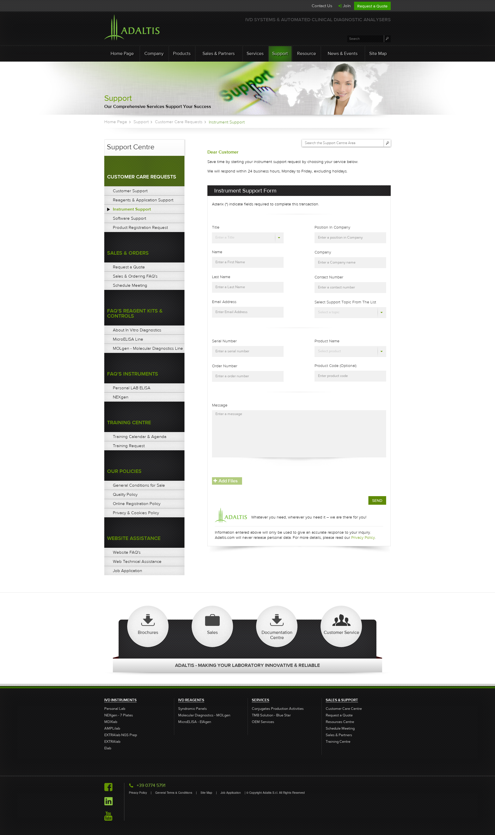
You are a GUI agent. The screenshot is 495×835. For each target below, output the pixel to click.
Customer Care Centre (344, 709)
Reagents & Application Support (143, 200)
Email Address (224, 302)
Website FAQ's (127, 552)
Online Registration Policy (136, 503)
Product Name (327, 341)
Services (255, 53)
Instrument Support (132, 209)
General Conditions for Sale (139, 485)
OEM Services (263, 722)
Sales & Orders (128, 253)
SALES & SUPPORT (342, 700)
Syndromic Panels (192, 709)
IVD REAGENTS (191, 700)
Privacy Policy (363, 537)
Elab (107, 748)
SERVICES (260, 700)
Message (219, 405)
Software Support (129, 218)
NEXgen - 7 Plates (118, 715)
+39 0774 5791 (151, 785)
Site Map (378, 53)
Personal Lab (114, 709)
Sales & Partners (219, 53)
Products (181, 53)
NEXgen (120, 397)
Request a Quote (372, 6)
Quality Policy (125, 494)
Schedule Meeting (130, 285)
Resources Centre (340, 722)
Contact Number (329, 277)
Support (280, 53)
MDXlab (110, 722)
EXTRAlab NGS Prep (120, 735)
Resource (306, 53)
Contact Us (322, 5)
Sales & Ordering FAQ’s (135, 276)
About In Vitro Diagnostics (137, 330)
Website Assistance (133, 538)
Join (347, 5)
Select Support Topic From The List (345, 302)
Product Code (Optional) (335, 366)
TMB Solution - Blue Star (271, 715)
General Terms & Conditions (174, 793)
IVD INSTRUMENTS (120, 700)
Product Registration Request (140, 227)
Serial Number (224, 341)
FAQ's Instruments (132, 374)
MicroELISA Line (128, 339)
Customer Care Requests (179, 121)
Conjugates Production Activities (278, 709)
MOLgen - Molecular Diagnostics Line (148, 348)
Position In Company (332, 227)
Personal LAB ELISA (131, 388)
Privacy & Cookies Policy (136, 512)
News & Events (343, 53)
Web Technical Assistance (137, 561)
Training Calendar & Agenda (139, 436)
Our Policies (124, 471)
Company (154, 53)
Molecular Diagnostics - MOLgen (204, 715)
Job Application (127, 570)
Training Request (129, 445)
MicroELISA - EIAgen (194, 722)
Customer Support (130, 190)
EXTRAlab (112, 742)
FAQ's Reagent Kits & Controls (135, 313)
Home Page (122, 53)
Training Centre (129, 422)
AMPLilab (112, 728)
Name (217, 252)
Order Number (224, 366)
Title (215, 227)
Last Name (221, 277)
